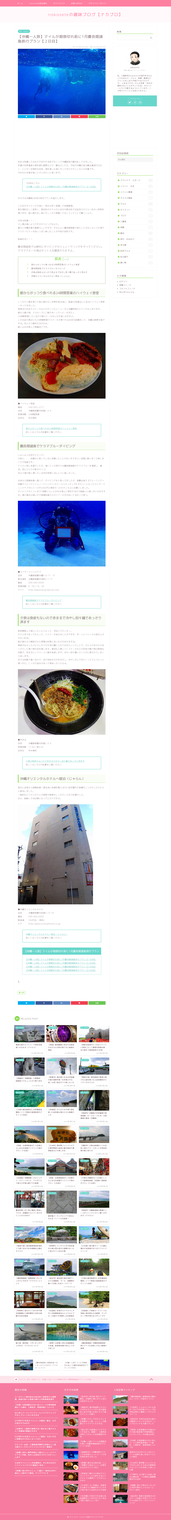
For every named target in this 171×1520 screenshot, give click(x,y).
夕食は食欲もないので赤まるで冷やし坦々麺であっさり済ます (59, 272)
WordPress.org (126, 292)
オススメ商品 (135, 198)
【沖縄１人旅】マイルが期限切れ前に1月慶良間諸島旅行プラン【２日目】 (61, 963)
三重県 (135, 221)
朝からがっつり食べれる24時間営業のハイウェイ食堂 (55, 264)
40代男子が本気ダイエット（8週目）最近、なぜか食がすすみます (35, 1421)
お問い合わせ (76, 3)
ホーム (20, 3)
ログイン (123, 281)
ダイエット (135, 209)
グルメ (136, 204)
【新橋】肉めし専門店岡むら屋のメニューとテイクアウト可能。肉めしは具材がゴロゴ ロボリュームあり (36, 1454)
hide (65, 259)
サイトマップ (59, 3)
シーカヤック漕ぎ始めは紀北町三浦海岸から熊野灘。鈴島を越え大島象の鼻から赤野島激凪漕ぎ (35, 1398)
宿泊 (135, 233)
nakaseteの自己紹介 (38, 3)
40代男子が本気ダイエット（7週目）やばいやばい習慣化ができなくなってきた (35, 1437)
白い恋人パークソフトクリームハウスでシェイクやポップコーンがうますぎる (35, 1414)
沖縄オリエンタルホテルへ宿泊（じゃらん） (51, 276)
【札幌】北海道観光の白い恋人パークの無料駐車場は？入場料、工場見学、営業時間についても (35, 1406)
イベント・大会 (135, 186)
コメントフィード (127, 288)
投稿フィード (125, 285)
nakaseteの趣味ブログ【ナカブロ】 (85, 14)
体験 (135, 227)
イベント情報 (135, 192)
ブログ (135, 215)
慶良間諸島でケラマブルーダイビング (48, 268)
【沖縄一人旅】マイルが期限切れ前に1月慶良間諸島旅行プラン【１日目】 (61, 186)
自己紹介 (135, 256)
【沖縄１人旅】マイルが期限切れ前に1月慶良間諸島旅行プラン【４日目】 (61, 970)
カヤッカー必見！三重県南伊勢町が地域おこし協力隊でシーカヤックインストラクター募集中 (35, 1445)
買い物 (135, 262)
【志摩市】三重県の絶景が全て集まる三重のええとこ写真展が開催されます (35, 1429)
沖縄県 (22, 993)
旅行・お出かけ (24, 31)
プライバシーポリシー (98, 3)
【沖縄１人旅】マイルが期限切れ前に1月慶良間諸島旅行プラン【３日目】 (61, 966)
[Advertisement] (62, 141)
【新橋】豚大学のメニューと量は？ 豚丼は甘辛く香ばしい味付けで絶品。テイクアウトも (36, 1471)
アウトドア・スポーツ (135, 180)
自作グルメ (135, 251)
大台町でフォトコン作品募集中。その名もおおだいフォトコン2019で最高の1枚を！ (35, 1464)
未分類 (135, 245)
